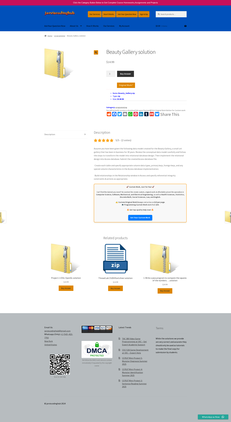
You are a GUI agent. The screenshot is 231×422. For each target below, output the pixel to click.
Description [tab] (49, 134)
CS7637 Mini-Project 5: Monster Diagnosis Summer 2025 (134, 361)
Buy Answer (125, 73)
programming (59, 36)
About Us (74, 26)
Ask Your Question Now (127, 14)
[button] (96, 52)
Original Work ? (126, 85)
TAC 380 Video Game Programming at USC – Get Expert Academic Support (134, 341)
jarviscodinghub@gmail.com (57, 331)
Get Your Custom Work (140, 217)
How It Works (109, 14)
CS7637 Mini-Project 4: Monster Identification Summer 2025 (132, 372)
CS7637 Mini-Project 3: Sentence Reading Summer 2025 (134, 383)
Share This (169, 114)
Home (50, 36)
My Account (124, 26)
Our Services (95, 14)
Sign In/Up (144, 14)
